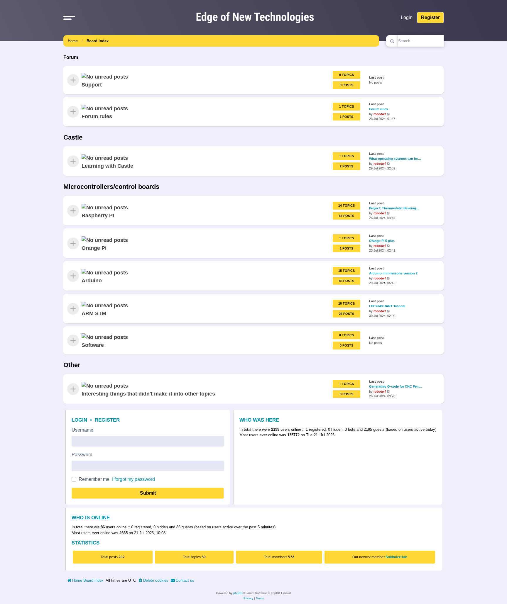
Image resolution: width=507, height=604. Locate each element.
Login (79, 420)
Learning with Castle (107, 166)
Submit (148, 493)
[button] (69, 17)
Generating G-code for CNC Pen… (395, 386)
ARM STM (94, 313)
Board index (98, 41)
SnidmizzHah (396, 557)
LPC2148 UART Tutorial (387, 306)
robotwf (380, 114)
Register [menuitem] (430, 17)
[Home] (255, 17)
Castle (72, 137)
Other (71, 365)
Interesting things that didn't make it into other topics (148, 394)
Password (82, 454)
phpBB (238, 593)
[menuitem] (153, 580)
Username (82, 429)
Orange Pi (94, 248)
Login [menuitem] (407, 17)
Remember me (94, 479)
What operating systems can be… (395, 158)
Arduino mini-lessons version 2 (393, 273)
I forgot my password (133, 479)
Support (92, 85)
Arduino (92, 281)
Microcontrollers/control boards (111, 186)
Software (93, 345)
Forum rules (97, 116)
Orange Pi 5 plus (382, 240)
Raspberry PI (98, 215)
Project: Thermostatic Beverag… (394, 208)
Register (107, 420)
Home (73, 41)
